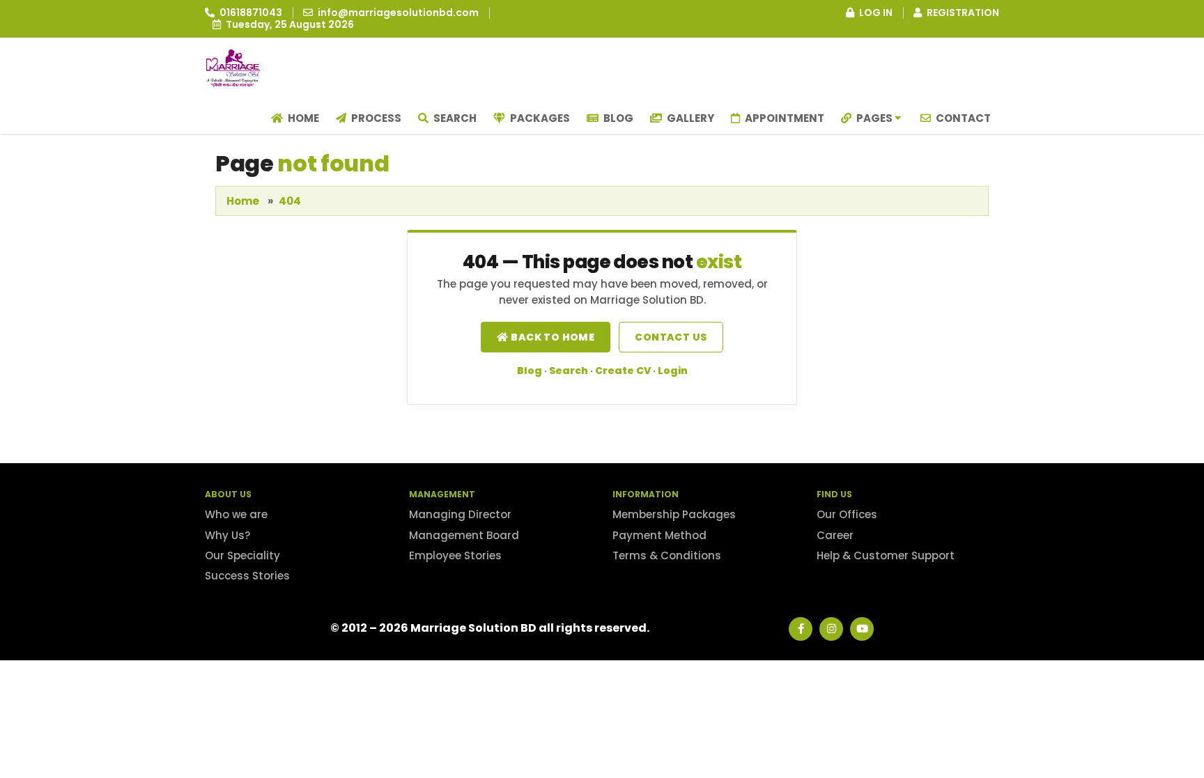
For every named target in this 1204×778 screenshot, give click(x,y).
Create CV (623, 371)
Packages (539, 118)
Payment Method (659, 535)
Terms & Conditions (666, 555)
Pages (874, 118)
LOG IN (875, 13)
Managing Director (460, 514)
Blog (617, 118)
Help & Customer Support (886, 555)
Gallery (689, 118)
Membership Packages (674, 514)
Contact (962, 118)
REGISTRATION (962, 13)
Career (835, 535)
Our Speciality (242, 555)
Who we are (236, 514)
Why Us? (227, 535)
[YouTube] (862, 629)
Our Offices (847, 514)
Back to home (551, 337)
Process (375, 118)
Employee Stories (455, 555)
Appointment (783, 118)
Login (673, 371)
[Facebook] (800, 629)
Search (454, 118)
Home (302, 118)
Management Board (464, 535)
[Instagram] (831, 629)
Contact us (671, 337)
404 (290, 201)
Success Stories (247, 575)
